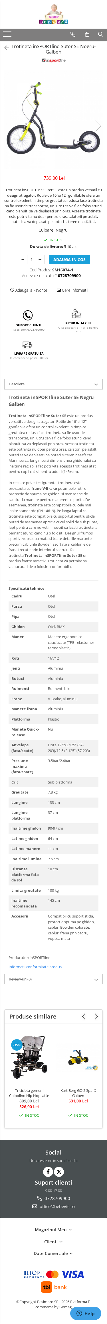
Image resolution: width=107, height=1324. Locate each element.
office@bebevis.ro (57, 1206)
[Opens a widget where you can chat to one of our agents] (85, 1314)
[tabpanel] (53, 119)
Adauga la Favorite (30, 290)
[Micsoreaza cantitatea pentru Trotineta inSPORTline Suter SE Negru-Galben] (23, 259)
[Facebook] (48, 1172)
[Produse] (8, 35)
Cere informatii (74, 290)
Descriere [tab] (17, 383)
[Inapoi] (4, 48)
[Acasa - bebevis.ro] (53, 14)
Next (98, 126)
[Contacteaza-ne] (72, 34)
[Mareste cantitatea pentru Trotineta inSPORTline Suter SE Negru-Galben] (40, 259)
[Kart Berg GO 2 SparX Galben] (78, 1057)
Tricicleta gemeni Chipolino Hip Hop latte (29, 1093)
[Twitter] (59, 1172)
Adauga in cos (69, 259)
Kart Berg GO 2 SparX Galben (78, 1093)
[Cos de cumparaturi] (87, 34)
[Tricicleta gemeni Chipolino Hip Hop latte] (29, 1057)
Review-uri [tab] (20, 979)
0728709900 (56, 1198)
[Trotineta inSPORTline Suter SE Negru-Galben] (53, 119)
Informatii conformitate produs (35, 966)
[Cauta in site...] (100, 34)
